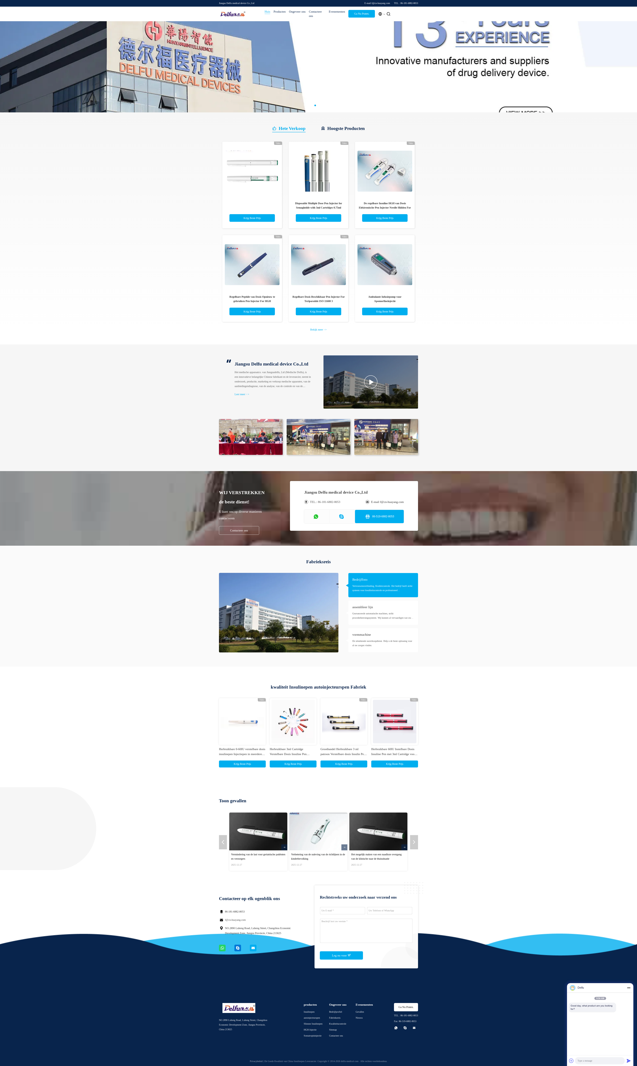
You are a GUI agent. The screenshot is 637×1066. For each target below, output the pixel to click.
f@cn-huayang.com (235, 919)
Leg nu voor (340, 955)
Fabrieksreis (334, 1018)
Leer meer (242, 394)
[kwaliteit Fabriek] (252, 171)
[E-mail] (257, 950)
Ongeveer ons (297, 11)
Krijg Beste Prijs (252, 218)
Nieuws (359, 1018)
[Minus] (629, 988)
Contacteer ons (315, 14)
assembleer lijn (362, 607)
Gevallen (360, 1012)
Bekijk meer (318, 329)
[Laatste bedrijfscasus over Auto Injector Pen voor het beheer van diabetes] (282, 831)
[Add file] (571, 1060)
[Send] (628, 1060)
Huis (267, 11)
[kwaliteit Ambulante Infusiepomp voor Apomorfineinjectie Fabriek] (384, 265)
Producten (280, 11)
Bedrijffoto (359, 579)
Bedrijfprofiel (335, 1012)
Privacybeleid (256, 1061)
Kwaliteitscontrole (337, 1024)
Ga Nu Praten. (361, 13)
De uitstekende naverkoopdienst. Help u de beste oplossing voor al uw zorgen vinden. (382, 643)
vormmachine (361, 634)
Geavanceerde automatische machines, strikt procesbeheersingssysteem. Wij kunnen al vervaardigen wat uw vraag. (381, 616)
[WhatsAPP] (226, 950)
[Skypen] (242, 950)
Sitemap (333, 1030)
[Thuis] (232, 14)
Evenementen (337, 11)
